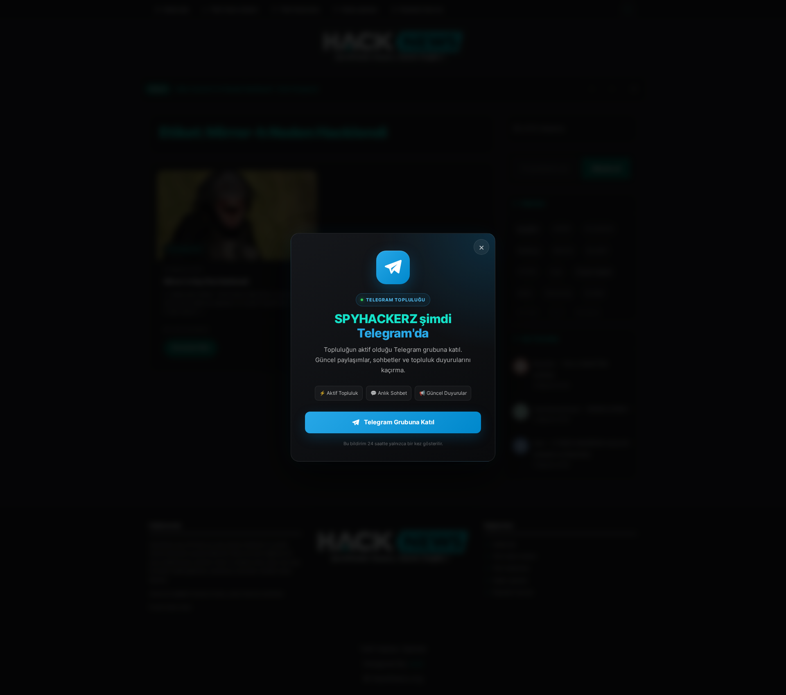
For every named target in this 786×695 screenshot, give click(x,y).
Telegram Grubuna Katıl (399, 422)
